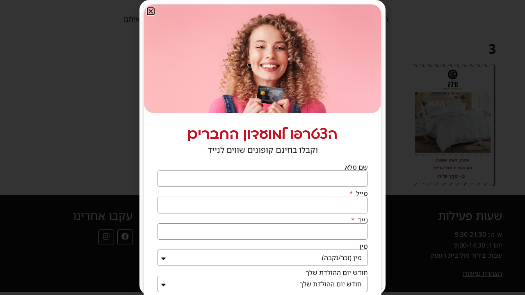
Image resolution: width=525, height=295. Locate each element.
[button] (151, 11)
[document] (262, 147)
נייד (362, 220)
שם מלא (356, 167)
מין (363, 246)
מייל (361, 193)
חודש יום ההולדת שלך (337, 272)
